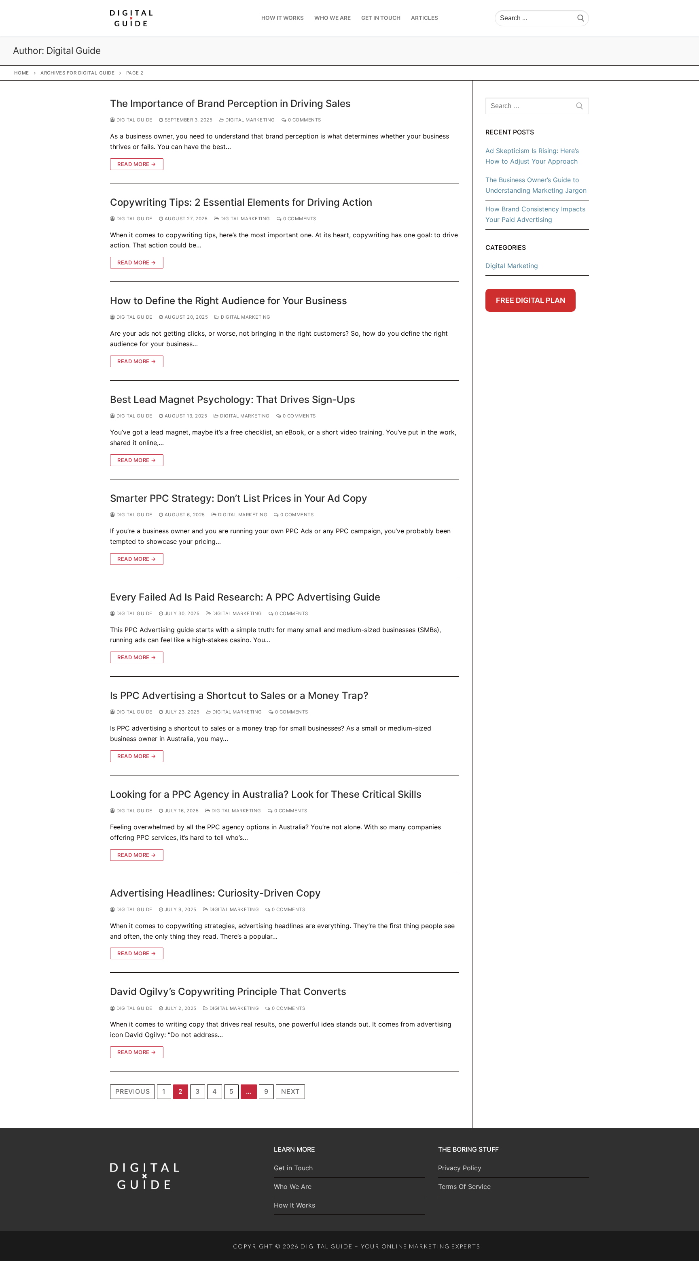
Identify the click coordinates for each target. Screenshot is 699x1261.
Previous (132, 1091)
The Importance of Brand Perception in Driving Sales (230, 103)
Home (21, 73)
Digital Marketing (249, 120)
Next (290, 1091)
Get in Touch (293, 1168)
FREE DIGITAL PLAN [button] (530, 300)
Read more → (136, 164)
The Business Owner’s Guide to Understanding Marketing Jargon (536, 185)
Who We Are (292, 1186)
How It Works (294, 1205)
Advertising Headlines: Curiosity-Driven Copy (215, 893)
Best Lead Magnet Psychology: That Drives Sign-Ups (232, 399)
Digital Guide (134, 120)
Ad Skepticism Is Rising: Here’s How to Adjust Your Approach (532, 156)
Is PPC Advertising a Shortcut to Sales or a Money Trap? (239, 695)
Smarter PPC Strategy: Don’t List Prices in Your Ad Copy (238, 498)
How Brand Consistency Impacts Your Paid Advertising (535, 214)
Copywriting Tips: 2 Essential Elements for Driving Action (241, 202)
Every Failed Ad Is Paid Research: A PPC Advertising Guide (245, 597)
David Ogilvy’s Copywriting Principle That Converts (228, 991)
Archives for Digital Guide (77, 73)
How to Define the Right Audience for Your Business (228, 301)
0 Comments (303, 120)
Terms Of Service (464, 1186)
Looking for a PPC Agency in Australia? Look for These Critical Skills (266, 794)
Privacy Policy (459, 1168)
